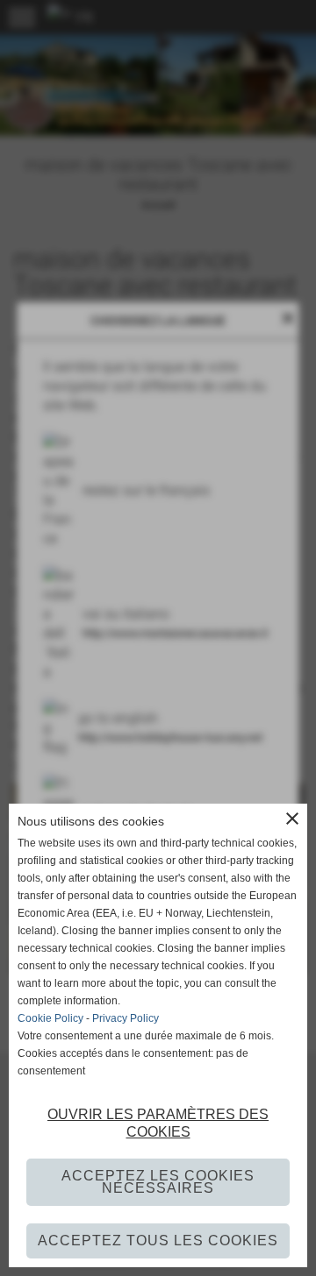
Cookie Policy (50, 1018)
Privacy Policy (125, 1018)
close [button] (292, 818)
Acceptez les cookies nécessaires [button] (158, 1181)
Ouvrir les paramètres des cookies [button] (158, 1123)
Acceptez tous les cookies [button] (158, 1240)
